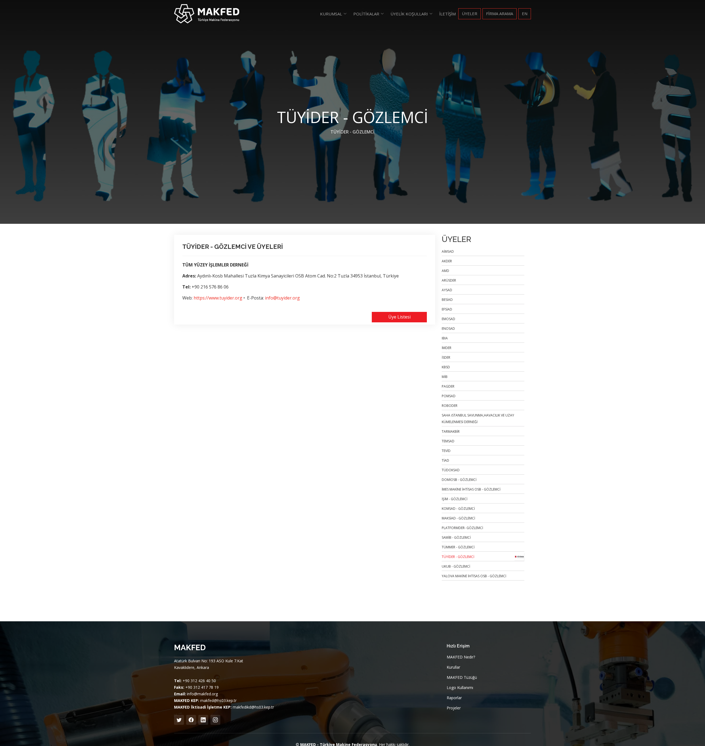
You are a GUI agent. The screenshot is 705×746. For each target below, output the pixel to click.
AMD (445, 270)
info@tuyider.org (282, 298)
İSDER (446, 357)
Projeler (454, 708)
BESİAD (447, 299)
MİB (445, 376)
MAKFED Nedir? (461, 657)
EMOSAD (448, 319)
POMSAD (448, 396)
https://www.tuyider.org (218, 298)
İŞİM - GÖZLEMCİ (454, 499)
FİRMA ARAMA (499, 13)
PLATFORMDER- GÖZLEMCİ (462, 528)
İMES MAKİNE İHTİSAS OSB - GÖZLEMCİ (471, 489)
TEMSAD (448, 441)
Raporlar (454, 698)
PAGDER (448, 386)
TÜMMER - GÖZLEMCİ (458, 547)
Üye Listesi (399, 317)
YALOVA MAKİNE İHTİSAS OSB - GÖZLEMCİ (474, 576)
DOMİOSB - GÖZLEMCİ (459, 479)
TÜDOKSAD (451, 470)
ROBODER (449, 405)
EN (524, 13)
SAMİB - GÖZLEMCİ (456, 537)
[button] (333, 14)
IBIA (445, 338)
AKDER (447, 261)
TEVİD (446, 450)
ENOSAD (448, 328)
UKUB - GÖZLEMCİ (456, 566)
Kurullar (453, 667)
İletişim (447, 14)
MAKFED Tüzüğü (462, 677)
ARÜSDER (449, 280)
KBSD (446, 367)
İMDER (446, 347)
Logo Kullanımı (460, 688)
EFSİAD (447, 309)
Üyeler (469, 13)
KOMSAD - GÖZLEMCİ (458, 508)
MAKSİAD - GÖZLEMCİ (458, 518)
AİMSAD (448, 251)
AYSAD (447, 290)
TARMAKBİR (451, 431)
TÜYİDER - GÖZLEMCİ (352, 132)
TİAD (445, 460)
